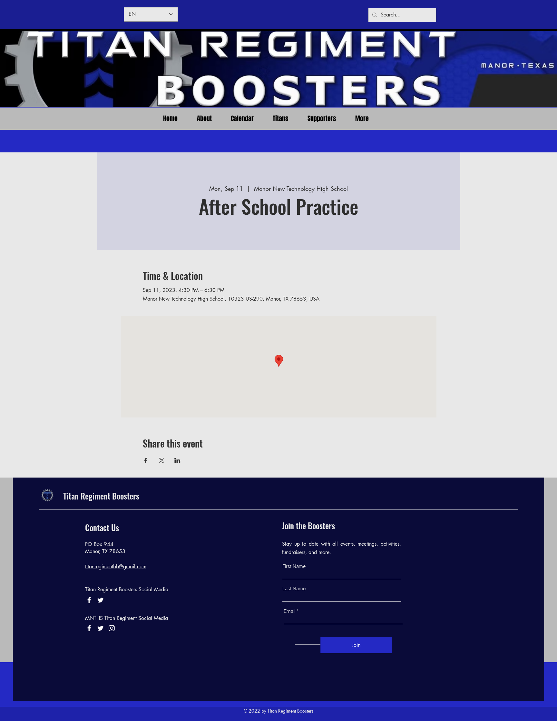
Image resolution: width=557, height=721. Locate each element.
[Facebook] (89, 600)
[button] (280, 118)
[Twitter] (100, 628)
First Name (294, 566)
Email (289, 611)
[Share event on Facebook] (146, 460)
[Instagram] (112, 628)
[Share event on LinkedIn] (177, 460)
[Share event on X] (162, 460)
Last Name (294, 588)
